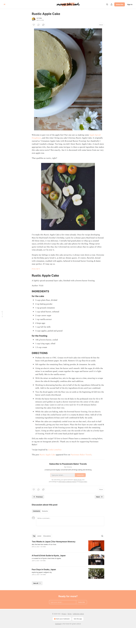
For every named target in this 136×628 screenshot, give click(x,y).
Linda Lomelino (54, 449)
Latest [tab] (39, 536)
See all (35, 583)
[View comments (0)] (39, 25)
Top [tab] (34, 536)
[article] (68, 546)
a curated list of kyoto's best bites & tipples (46, 558)
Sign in (129, 4)
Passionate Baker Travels (81, 454)
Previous (39, 497)
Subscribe (119, 4)
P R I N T (36, 269)
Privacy (64, 614)
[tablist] (40, 511)
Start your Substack (63, 619)
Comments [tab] (36, 511)
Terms (70, 614)
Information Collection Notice (67, 482)
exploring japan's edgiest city (42, 572)
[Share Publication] (111, 4)
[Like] (34, 25)
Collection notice (78, 614)
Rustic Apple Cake (47, 454)
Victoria (39, 18)
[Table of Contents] (2, 314)
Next (98, 497)
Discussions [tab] (47, 536)
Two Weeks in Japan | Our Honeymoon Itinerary (53, 541)
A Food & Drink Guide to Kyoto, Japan (49, 555)
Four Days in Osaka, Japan (44, 569)
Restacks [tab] (45, 511)
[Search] (107, 4)
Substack (58, 624)
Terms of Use (77, 480)
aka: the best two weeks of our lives (44, 544)
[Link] (29, 275)
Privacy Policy (83, 482)
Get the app (78, 619)
